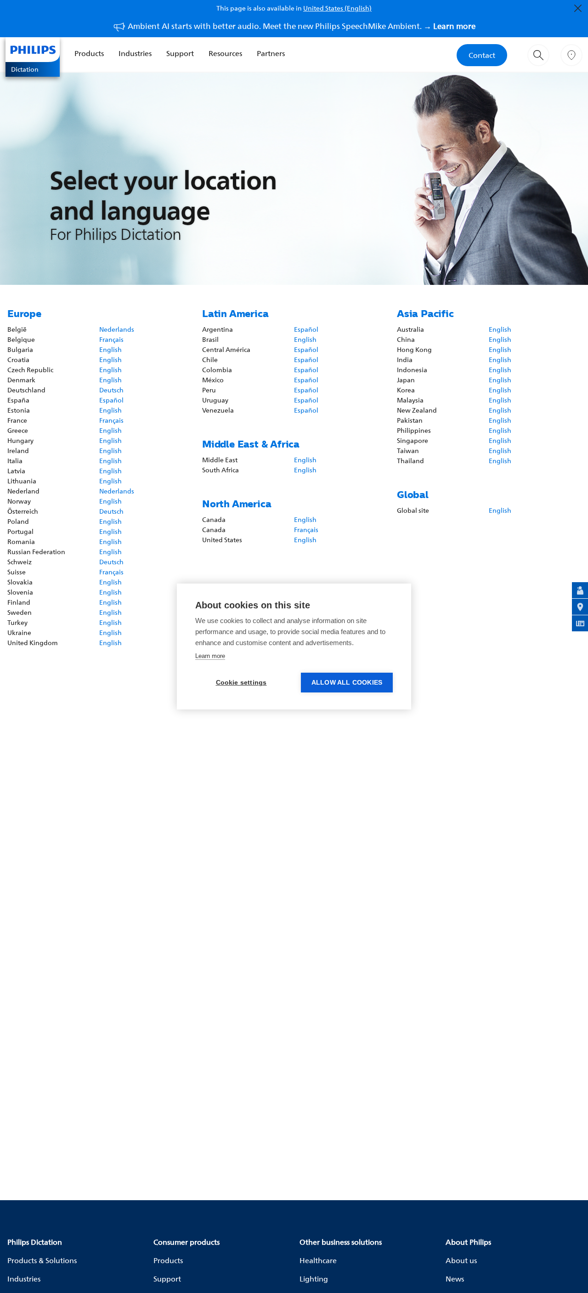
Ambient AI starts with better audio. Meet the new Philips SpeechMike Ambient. (301, 26)
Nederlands (116, 329)
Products (89, 53)
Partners (271, 53)
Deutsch (111, 390)
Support (180, 53)
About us (461, 1260)
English (110, 349)
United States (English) (337, 8)
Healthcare (318, 1260)
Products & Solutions (42, 1260)
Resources (225, 53)
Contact (482, 55)
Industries (135, 53)
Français (111, 339)
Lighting (314, 1278)
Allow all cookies (346, 682)
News (455, 1278)
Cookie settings (241, 682)
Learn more (210, 655)
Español (111, 400)
